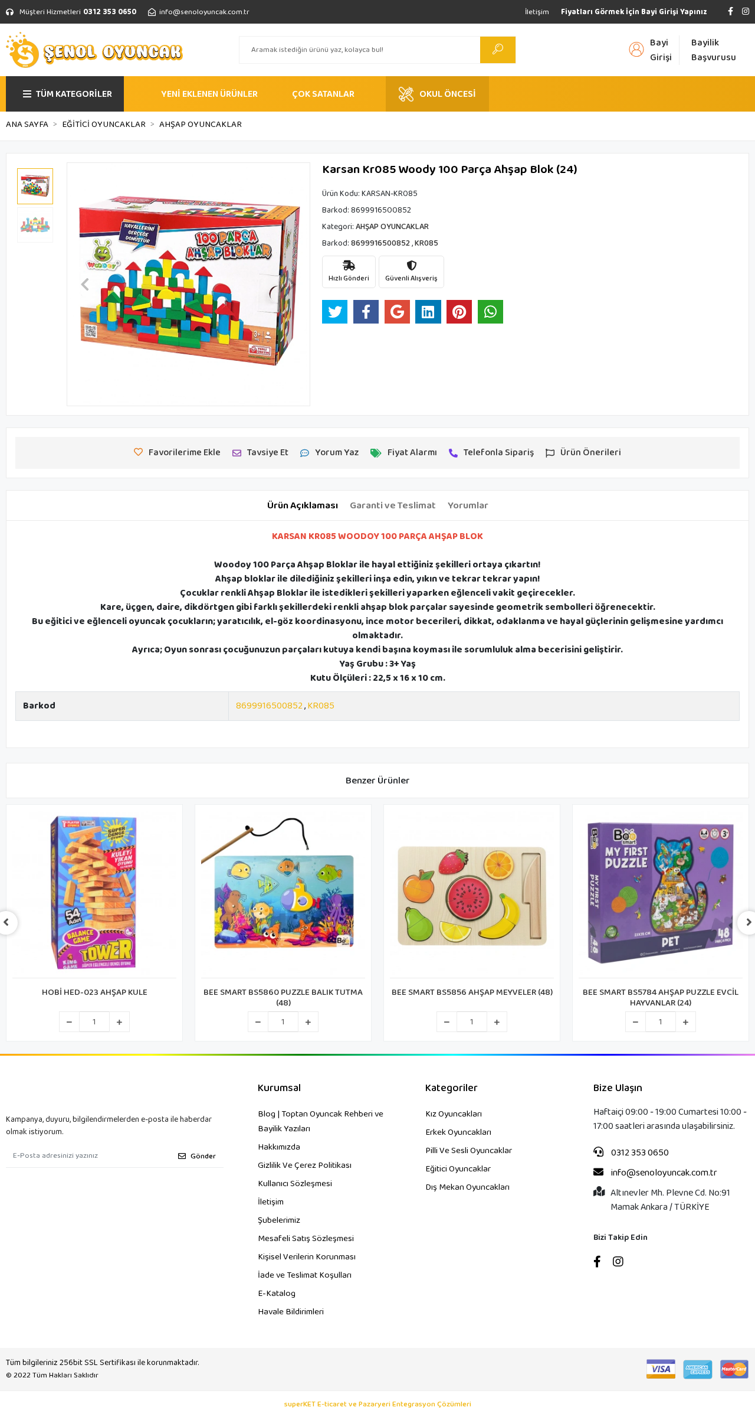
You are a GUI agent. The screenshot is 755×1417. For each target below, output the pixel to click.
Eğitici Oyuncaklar (458, 1169)
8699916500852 (269, 705)
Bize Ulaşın (617, 1088)
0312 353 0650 (639, 1153)
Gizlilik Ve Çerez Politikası (305, 1165)
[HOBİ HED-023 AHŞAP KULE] (94, 894)
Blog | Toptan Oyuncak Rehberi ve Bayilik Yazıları (320, 1121)
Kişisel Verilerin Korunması (307, 1257)
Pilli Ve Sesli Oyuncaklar (468, 1151)
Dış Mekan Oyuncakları (467, 1187)
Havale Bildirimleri (291, 1312)
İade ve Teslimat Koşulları (305, 1275)
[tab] (302, 506)
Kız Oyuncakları (453, 1114)
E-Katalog (277, 1294)
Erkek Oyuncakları (458, 1132)
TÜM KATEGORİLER (74, 94)
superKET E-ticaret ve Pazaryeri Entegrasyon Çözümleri (377, 1405)
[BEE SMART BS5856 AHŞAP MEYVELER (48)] (472, 894)
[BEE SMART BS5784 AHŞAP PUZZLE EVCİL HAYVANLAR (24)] (661, 894)
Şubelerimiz (279, 1220)
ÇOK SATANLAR (323, 94)
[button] (85, 284)
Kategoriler (451, 1088)
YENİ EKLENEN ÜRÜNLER (209, 94)
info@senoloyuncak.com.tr (663, 1173)
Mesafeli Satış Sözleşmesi (306, 1239)
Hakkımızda (279, 1147)
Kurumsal (279, 1088)
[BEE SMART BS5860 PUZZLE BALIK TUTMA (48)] (283, 894)
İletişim (537, 12)
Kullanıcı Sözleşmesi (295, 1184)
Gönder (203, 1156)
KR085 (320, 705)
